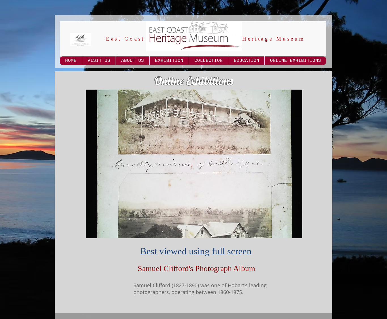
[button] (194, 164)
